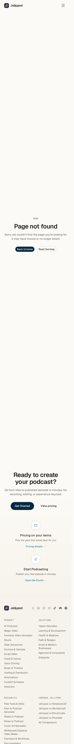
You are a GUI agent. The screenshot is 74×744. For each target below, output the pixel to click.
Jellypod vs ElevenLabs (52, 713)
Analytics (9, 686)
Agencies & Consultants (52, 652)
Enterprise (44, 657)
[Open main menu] (63, 5)
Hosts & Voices (12, 658)
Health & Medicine (49, 635)
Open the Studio (34, 580)
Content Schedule (14, 682)
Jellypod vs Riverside (50, 717)
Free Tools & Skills (14, 703)
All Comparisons (48, 722)
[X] (32, 608)
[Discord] (60, 608)
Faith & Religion (47, 640)
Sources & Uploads (14, 649)
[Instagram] (44, 608)
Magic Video (11, 630)
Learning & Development (52, 630)
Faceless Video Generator (18, 635)
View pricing (49, 506)
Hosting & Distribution (16, 672)
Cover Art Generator (15, 725)
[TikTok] (55, 608)
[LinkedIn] (38, 608)
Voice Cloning (11, 663)
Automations (11, 677)
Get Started (22, 506)
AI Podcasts (10, 626)
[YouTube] (49, 608)
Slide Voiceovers (13, 644)
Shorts (7, 640)
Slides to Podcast (14, 716)
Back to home (25, 249)
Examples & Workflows (16, 738)
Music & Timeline (13, 668)
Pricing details (34, 546)
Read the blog (47, 249)
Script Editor (11, 654)
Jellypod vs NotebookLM (52, 703)
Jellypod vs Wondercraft (52, 708)
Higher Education (48, 626)
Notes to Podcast (13, 721)
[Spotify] (66, 608)
